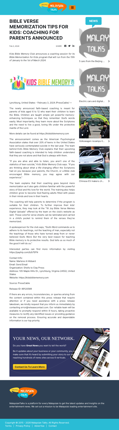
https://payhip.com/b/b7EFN (23, 252)
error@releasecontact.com (34, 307)
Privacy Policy (23, 425)
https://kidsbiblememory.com (54, 133)
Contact (53, 425)
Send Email (22, 264)
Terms (8, 425)
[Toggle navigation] (72, 7)
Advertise (39, 425)
